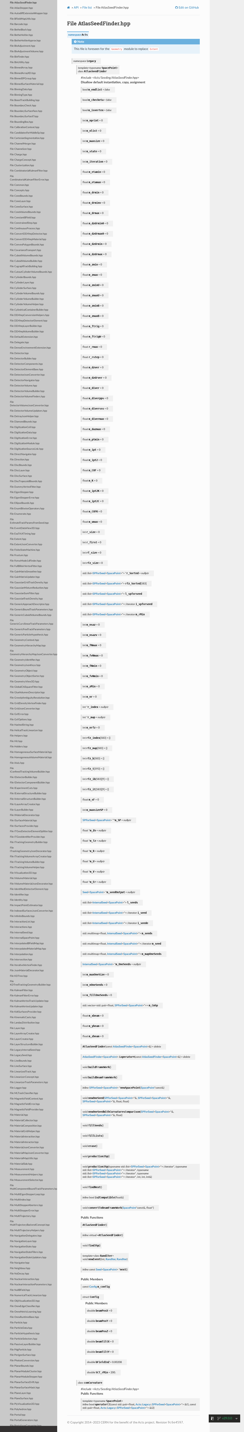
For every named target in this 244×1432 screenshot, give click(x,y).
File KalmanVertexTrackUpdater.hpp (29, 1001)
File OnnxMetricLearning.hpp (25, 1312)
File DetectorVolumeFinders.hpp (27, 396)
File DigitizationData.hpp (23, 432)
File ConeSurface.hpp (21, 207)
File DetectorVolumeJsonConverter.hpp (29, 404)
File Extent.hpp (18, 539)
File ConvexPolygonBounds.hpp (27, 245)
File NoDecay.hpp (19, 1274)
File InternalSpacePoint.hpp (24, 938)
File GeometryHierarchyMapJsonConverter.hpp (33, 653)
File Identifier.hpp (19, 894)
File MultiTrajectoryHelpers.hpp (27, 1230)
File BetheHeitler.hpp (21, 35)
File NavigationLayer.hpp (23, 1241)
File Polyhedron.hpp (20, 1409)
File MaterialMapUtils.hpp (24, 1158)
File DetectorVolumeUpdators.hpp (28, 411)
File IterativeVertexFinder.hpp (26, 965)
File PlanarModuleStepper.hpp (26, 1377)
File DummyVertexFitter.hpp (25, 487)
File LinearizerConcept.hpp (24, 1077)
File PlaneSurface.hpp (21, 1398)
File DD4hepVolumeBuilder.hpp (27, 331)
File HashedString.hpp (22, 725)
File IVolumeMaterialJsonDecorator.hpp (31, 884)
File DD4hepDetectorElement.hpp (28, 321)
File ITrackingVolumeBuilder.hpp (27, 862)
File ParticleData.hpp (21, 1328)
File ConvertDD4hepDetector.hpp (28, 234)
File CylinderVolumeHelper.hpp (26, 304)
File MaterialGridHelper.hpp (25, 1131)
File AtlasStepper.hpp (21, 8)
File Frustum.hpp (19, 555)
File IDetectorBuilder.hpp (23, 777)
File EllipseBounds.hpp (22, 503)
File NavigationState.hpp (23, 1246)
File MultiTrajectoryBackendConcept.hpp (30, 1223)
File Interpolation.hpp (21, 954)
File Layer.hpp (17, 1028)
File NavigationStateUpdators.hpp (28, 1257)
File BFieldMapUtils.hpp (22, 19)
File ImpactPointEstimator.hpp (26, 905)
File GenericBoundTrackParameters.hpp (31, 609)
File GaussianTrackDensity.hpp (26, 599)
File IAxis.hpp (17, 763)
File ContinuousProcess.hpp (25, 228)
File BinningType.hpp (21, 95)
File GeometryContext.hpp (24, 640)
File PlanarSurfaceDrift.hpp (24, 1382)
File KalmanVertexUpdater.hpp (26, 1006)
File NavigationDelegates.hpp (26, 1236)
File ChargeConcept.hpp (23, 160)
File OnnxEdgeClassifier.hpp (25, 1306)
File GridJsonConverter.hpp (25, 709)
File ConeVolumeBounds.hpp (25, 212)
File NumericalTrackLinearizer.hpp (28, 1295)
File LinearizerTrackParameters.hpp (29, 1082)
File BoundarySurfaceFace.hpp (26, 111)
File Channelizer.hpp (20, 149)
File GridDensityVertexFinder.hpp (28, 703)
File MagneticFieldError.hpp (25, 1104)
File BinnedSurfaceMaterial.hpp (26, 84)
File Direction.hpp (19, 459)
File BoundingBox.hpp (21, 122)
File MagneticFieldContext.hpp (26, 1099)
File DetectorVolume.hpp (23, 386)
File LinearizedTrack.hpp (23, 1072)
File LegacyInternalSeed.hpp (25, 1050)
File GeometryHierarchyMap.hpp (28, 645)
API (76, 7)
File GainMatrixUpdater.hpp (25, 577)
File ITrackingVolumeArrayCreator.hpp (30, 856)
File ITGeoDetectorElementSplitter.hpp (31, 831)
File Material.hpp (19, 1115)
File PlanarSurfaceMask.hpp (25, 1387)
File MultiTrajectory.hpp (23, 1216)
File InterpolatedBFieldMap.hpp (27, 943)
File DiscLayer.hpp (20, 470)
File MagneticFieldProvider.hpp (26, 1109)
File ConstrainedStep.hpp (23, 223)
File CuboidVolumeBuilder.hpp (26, 261)
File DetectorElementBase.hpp (26, 369)
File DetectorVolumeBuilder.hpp (27, 391)
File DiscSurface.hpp (21, 476)
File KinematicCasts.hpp (23, 1017)
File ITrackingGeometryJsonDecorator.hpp (30, 850)
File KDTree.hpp (18, 976)
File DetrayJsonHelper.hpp (24, 416)
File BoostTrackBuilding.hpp (24, 100)
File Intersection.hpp (21, 959)
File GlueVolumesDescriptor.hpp (27, 692)
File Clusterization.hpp (22, 165)
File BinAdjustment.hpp (22, 46)
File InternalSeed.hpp (21, 932)
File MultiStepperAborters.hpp (26, 1205)
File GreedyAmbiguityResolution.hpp (30, 698)
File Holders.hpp (18, 746)
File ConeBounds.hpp (21, 196)
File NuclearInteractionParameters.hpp (31, 1284)
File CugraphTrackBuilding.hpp (26, 266)
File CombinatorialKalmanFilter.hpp (28, 171)
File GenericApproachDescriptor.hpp (29, 604)
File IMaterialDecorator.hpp (24, 815)
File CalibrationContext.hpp (24, 127)
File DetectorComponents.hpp (26, 364)
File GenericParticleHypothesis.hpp (29, 635)
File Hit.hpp (16, 741)
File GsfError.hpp (19, 714)
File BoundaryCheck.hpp (23, 105)
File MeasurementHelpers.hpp (26, 1174)
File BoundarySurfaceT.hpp (24, 116)
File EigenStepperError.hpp (24, 498)
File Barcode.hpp (19, 24)
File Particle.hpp (18, 1322)
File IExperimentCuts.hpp (23, 788)
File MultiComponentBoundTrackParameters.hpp (33, 1187)
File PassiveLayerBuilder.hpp (25, 1344)
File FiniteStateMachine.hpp (25, 550)
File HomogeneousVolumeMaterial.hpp (31, 757)
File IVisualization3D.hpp (23, 873)
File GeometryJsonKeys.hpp (25, 665)
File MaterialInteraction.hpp (25, 1137)
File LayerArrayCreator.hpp (24, 1033)
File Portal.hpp (17, 1415)
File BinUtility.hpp (19, 62)
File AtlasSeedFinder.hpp (23, 3)
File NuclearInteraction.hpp (24, 1279)
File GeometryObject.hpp (23, 671)
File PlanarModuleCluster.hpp (26, 1371)
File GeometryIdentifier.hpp (25, 660)
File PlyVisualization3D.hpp (24, 1404)
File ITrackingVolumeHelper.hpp (27, 867)
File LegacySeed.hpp (21, 1055)
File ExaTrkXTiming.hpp (22, 534)
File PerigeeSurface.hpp (22, 1355)
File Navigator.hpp (19, 1263)
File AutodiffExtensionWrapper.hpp (28, 13)
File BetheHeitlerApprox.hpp (25, 40)
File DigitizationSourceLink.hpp (26, 449)
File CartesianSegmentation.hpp (27, 138)
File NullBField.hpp (20, 1290)
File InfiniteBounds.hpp (22, 916)
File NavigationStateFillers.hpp (26, 1252)
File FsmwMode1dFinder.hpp (25, 561)
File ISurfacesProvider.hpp (24, 826)
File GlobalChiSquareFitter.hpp (26, 687)
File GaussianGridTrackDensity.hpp (29, 582)
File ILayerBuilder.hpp (21, 810)
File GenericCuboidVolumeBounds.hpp (30, 615)
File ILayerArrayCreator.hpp (25, 804)
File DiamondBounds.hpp (23, 422)
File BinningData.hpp (21, 89)
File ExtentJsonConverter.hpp (26, 544)
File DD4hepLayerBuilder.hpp (26, 326)
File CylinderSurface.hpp (23, 288)
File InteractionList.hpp (22, 922)
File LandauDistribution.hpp (24, 1023)
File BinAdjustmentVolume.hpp (26, 51)
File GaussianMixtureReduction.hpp (29, 588)
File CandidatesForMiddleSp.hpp (27, 133)
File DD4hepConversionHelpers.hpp (29, 315)
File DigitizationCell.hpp (22, 427)
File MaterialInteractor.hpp (24, 1142)
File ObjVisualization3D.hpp (25, 1301)
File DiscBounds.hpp (21, 465)
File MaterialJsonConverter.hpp (27, 1147)
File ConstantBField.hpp (22, 217)
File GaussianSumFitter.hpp (24, 593)
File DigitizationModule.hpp (24, 443)
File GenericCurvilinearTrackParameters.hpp (31, 622)
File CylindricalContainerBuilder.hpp (29, 310)
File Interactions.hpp (21, 927)
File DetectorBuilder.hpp (23, 358)
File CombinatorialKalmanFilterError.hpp (29, 178)
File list (87, 7)
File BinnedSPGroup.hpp (23, 78)
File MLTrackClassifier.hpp (24, 1093)
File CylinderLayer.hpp (22, 282)
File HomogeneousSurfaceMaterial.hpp (31, 752)
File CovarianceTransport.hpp (25, 250)
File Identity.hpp (18, 900)
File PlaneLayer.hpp (20, 1393)
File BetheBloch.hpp (20, 30)
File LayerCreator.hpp (21, 1039)
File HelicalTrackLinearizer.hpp (26, 730)
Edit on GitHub (188, 7)
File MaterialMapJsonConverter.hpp (29, 1153)
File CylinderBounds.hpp (23, 277)
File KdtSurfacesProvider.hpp (25, 1012)
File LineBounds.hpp (20, 1061)
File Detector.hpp (19, 353)
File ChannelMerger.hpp (23, 144)
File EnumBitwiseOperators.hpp (27, 508)
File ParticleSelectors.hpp (23, 1339)
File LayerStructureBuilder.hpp (26, 1044)
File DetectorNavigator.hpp (24, 380)
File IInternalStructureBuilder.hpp (28, 799)
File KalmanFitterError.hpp (24, 995)
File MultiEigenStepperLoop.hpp (27, 1194)
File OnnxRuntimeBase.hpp (24, 1317)
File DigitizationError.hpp (23, 438)
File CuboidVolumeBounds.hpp (26, 255)
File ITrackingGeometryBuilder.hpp (28, 842)
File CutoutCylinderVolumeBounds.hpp (31, 272)
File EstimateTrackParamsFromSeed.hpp (29, 521)
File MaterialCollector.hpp (24, 1120)
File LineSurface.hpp (21, 1066)
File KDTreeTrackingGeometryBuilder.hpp (30, 983)
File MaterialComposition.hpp (26, 1126)
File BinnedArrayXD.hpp (23, 73)
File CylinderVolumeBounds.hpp (27, 293)
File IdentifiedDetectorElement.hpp (29, 889)
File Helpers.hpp (18, 736)
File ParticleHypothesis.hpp (24, 1333)
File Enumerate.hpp (20, 514)
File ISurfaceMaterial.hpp (23, 820)
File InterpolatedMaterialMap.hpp (28, 949)
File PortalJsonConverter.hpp (25, 1426)
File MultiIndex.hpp (20, 1200)
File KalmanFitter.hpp (21, 990)
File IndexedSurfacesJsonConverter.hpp (31, 911)
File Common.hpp (19, 185)
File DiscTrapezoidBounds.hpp (26, 481)
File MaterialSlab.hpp (21, 1164)
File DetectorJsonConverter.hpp (27, 375)
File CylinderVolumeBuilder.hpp (27, 299)
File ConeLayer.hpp (20, 201)
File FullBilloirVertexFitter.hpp (26, 566)
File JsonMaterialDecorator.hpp (27, 970)
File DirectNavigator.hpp (23, 454)
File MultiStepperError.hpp (24, 1210)
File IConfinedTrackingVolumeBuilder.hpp (30, 770)
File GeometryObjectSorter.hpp (27, 676)
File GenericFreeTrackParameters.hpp (30, 629)
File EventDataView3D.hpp (24, 528)
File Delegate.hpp (19, 342)
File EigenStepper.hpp (21, 492)
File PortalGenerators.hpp (24, 1420)
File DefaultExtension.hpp (24, 337)
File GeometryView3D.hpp (24, 681)
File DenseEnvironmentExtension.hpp (30, 348)
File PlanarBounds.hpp (22, 1366)
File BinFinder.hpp (19, 57)
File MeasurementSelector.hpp (26, 1180)
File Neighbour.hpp (20, 1268)
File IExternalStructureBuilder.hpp (28, 793)
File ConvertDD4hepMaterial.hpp (28, 239)
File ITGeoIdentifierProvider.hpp (27, 837)
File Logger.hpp (18, 1088)
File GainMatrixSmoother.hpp (25, 572)
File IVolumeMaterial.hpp (23, 878)
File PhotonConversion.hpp (24, 1360)
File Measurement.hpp (22, 1169)
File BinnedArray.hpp (21, 68)
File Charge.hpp (18, 154)
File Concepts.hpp (19, 190)
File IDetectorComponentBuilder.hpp (30, 782)
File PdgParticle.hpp (20, 1350)
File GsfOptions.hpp (20, 719)
